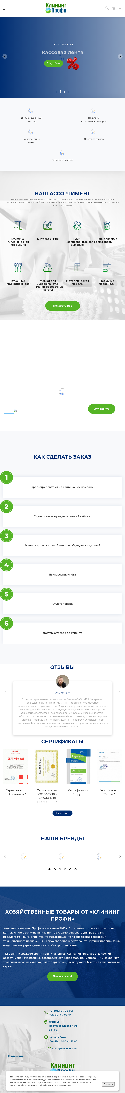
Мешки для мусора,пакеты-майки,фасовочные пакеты (47, 285)
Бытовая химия (48, 239)
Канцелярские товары (107, 240)
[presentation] (4, 56)
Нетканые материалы (107, 282)
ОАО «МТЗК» (62, 692)
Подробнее (54, 63)
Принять (108, 1084)
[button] (57, 92)
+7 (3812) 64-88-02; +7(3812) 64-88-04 (61, 1012)
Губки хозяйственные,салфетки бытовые (77, 242)
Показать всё (62, 305)
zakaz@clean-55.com (64, 1048)
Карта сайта (16, 1056)
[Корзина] (113, 8)
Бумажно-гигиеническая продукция (18, 242)
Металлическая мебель (77, 282)
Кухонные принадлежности (18, 282)
